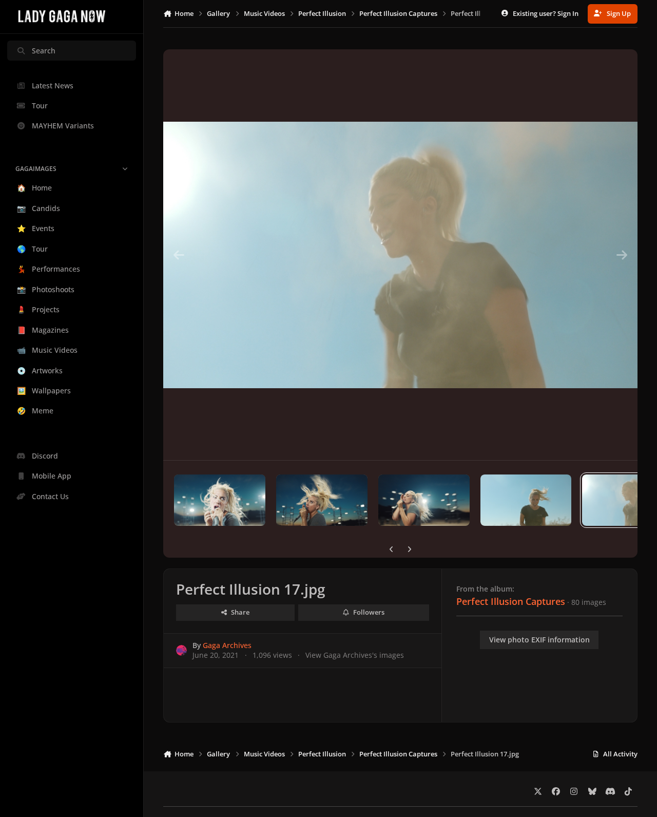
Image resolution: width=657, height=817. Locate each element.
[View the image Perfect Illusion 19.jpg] (424, 500)
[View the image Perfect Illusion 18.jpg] (526, 500)
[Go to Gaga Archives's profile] (181, 650)
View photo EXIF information (539, 639)
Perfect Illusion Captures (510, 601)
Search (43, 50)
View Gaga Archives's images (354, 655)
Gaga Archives (227, 645)
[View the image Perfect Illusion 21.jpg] (219, 500)
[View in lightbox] (400, 254)
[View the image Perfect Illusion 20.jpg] (322, 500)
